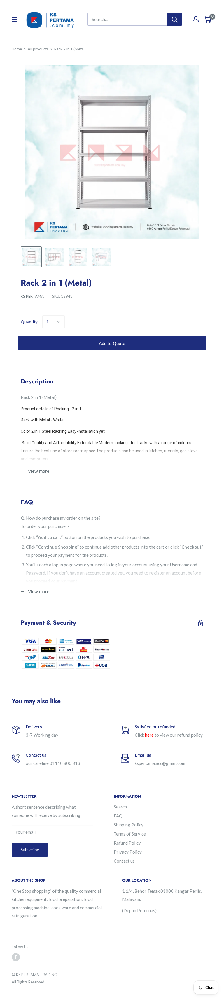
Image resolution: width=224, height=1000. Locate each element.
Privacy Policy (128, 851)
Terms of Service (130, 833)
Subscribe (29, 849)
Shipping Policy (129, 824)
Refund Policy (127, 842)
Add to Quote (112, 343)
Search (120, 806)
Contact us (124, 861)
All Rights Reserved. (28, 982)
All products (38, 49)
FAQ (118, 815)
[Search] (174, 19)
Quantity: (30, 321)
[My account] (196, 19)
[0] (207, 19)
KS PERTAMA (32, 296)
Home (17, 49)
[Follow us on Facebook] (16, 957)
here (149, 735)
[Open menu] (15, 19)
